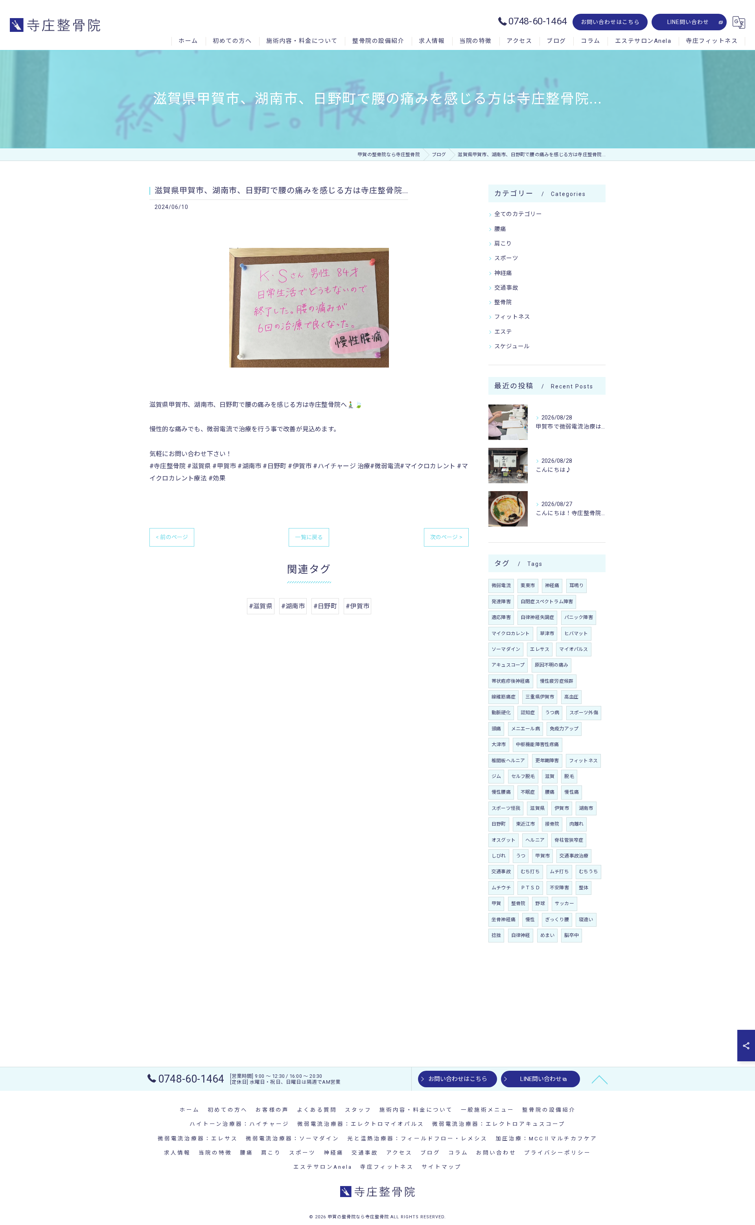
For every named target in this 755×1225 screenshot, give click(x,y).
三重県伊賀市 (539, 697)
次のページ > (446, 537)
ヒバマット (576, 633)
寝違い (586, 919)
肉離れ (576, 824)
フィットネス (512, 317)
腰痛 (500, 229)
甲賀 (496, 903)
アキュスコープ (508, 665)
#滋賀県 (261, 606)
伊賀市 (561, 808)
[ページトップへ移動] (600, 1079)
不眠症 (528, 792)
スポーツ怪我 (506, 808)
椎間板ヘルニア (508, 760)
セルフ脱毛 (523, 776)
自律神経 (520, 935)
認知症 (528, 712)
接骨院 (552, 824)
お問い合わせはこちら (610, 22)
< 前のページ (172, 537)
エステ (503, 332)
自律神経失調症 (537, 617)
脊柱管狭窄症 (568, 840)
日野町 (499, 824)
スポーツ (506, 258)
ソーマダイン (506, 649)
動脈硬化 (501, 712)
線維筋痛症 (504, 697)
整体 (583, 888)
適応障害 (501, 617)
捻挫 (496, 935)
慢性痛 (571, 792)
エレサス (539, 649)
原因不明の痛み (551, 665)
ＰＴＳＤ (530, 888)
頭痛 (496, 729)
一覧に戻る (309, 537)
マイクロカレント (511, 633)
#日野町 (325, 606)
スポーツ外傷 (583, 712)
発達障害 (501, 601)
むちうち (588, 871)
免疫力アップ (564, 729)
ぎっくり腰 (557, 919)
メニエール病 (525, 729)
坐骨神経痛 (504, 919)
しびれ (499, 856)
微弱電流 (501, 585)
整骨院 (503, 302)
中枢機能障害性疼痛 (537, 744)
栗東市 (528, 585)
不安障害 (559, 888)
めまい (547, 935)
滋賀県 (537, 808)
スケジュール (512, 346)
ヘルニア (535, 840)
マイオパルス (573, 649)
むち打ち (530, 871)
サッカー (564, 903)
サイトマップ (442, 1167)
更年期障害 (547, 760)
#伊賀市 (357, 606)
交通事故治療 (574, 856)
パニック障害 (578, 617)
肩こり (503, 243)
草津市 (547, 633)
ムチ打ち (559, 871)
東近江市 (525, 824)
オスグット (504, 840)
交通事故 (506, 288)
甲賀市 (542, 856)
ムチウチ (501, 888)
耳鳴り (576, 585)
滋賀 (549, 776)
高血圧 (571, 697)
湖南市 (586, 808)
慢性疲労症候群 (556, 681)
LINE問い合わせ (688, 22)
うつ (520, 856)
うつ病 (552, 712)
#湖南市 (293, 606)
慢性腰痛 (501, 792)
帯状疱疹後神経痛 (511, 681)
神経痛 (503, 273)
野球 (540, 903)
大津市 (499, 744)
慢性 (530, 919)
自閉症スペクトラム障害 (547, 601)
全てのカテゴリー (518, 214)
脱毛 (569, 776)
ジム (496, 776)
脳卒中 (571, 935)
